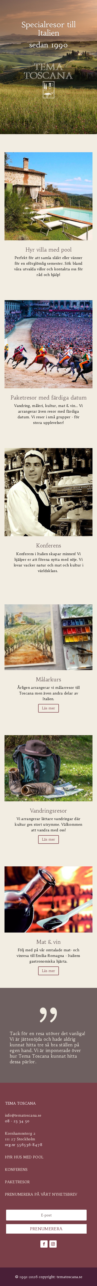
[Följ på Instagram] (53, 1244)
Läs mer (48, 708)
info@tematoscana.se (23, 1115)
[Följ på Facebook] (44, 1244)
